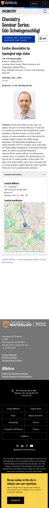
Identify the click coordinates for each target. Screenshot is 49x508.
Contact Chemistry (9, 354)
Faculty (43, 259)
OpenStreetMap (30, 251)
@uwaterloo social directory (24, 449)
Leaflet (19, 251)
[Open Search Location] (46, 3)
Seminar (10, 262)
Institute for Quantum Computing (15, 373)
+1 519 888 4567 (26, 395)
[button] (36, 3)
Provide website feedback (12, 360)
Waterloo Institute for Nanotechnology (17, 376)
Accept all (15, 500)
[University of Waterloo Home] (9, 3)
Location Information (13, 174)
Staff (4, 262)
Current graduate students (28, 259)
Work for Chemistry (10, 357)
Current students (8, 259)
